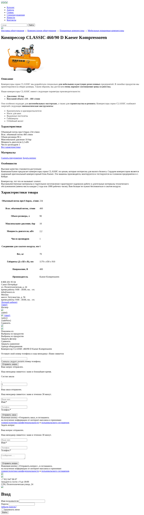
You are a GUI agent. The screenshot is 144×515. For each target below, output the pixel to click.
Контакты (11, 20)
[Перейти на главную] (4, 2)
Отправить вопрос (10, 463)
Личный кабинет (9, 302)
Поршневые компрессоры (72, 30)
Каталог (10, 7)
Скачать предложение (11, 158)
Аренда (10, 10)
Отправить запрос (10, 364)
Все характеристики (11, 147)
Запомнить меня (12, 509)
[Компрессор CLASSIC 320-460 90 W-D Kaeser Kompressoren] (24, 73)
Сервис (10, 12)
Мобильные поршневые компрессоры (106, 30)
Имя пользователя (9, 501)
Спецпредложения (16, 15)
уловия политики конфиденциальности (20, 422)
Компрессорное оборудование (41, 30)
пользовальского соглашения (55, 422)
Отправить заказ (9, 415)
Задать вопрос (29, 158)
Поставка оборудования (12, 30)
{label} (4, 305)
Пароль (4, 504)
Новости (11, 17)
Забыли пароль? (8, 507)
